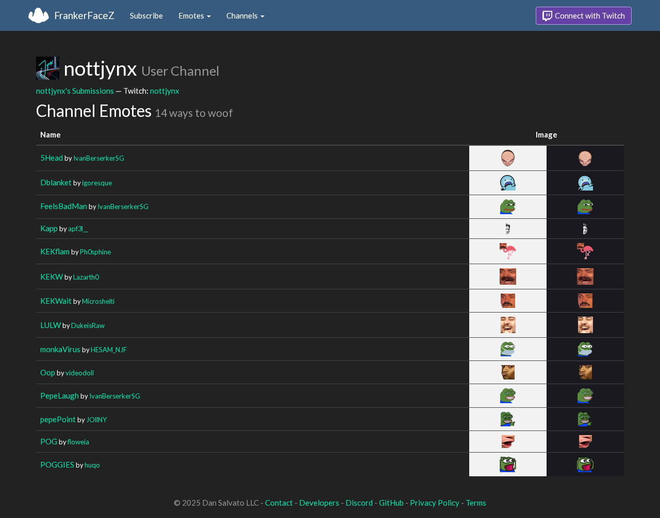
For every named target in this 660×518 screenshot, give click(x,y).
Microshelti (98, 301)
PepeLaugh (59, 395)
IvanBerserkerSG (98, 158)
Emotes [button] (192, 15)
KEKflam (55, 251)
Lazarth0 (85, 277)
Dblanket (56, 182)
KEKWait (56, 300)
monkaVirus (60, 349)
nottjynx (164, 90)
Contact (279, 502)
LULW (50, 325)
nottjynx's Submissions (75, 90)
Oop (47, 372)
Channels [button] (242, 15)
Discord (359, 502)
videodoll (79, 373)
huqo (92, 465)
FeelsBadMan (63, 206)
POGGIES (57, 464)
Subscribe (146, 15)
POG (48, 441)
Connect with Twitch (589, 15)
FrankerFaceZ (84, 15)
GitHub (391, 502)
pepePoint (58, 419)
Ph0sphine (95, 252)
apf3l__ (78, 229)
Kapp (49, 228)
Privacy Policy (434, 502)
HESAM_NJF (109, 350)
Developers (319, 502)
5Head (51, 157)
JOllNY (96, 420)
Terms (476, 502)
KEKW (51, 276)
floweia (78, 442)
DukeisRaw (88, 325)
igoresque (97, 183)
